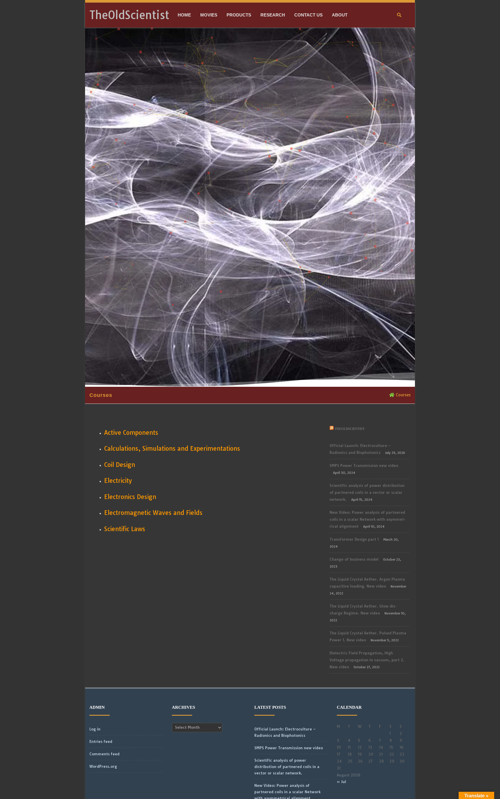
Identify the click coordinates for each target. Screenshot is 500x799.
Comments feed (104, 754)
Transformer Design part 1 (354, 539)
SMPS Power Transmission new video (364, 465)
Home (184, 14)
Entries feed (100, 741)
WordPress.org (103, 766)
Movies (208, 14)
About (340, 14)
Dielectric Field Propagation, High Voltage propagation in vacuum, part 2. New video (367, 660)
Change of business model (354, 559)
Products (239, 14)
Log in (94, 729)
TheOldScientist (129, 15)
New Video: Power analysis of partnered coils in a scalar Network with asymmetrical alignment (368, 519)
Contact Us (308, 14)
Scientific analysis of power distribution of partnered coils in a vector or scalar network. (367, 492)
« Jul (341, 781)
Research (272, 14)
